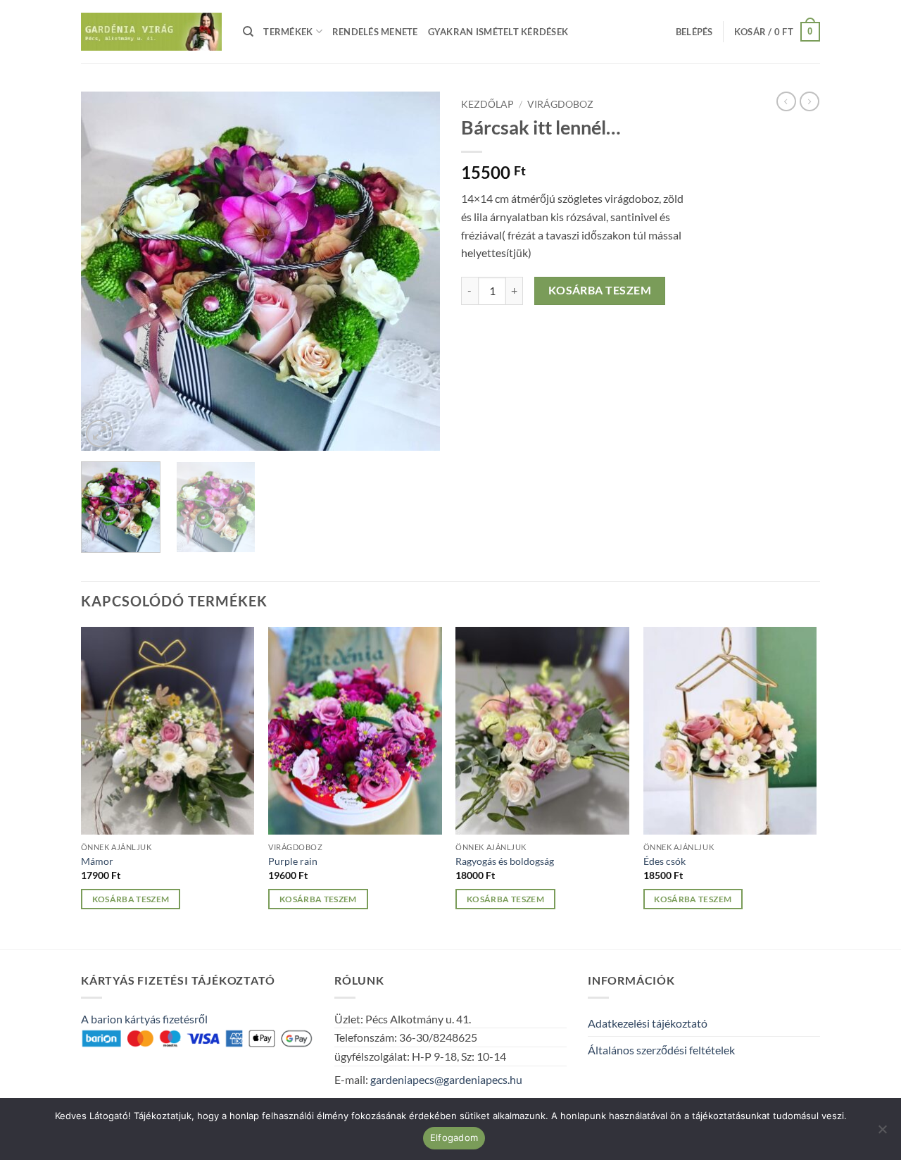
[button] (694, 32)
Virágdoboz (560, 104)
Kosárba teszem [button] (131, 899)
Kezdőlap (487, 104)
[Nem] (882, 1133)
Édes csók (664, 861)
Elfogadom (454, 1137)
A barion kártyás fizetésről (144, 1018)
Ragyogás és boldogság (504, 861)
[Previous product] (809, 101)
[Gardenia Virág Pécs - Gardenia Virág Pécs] (151, 32)
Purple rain (292, 861)
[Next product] (786, 101)
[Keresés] (248, 31)
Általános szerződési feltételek (661, 1049)
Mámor (97, 861)
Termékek (288, 31)
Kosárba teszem (600, 290)
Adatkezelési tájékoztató (647, 1023)
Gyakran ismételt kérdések (498, 31)
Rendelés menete (375, 31)
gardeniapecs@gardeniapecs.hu (446, 1079)
